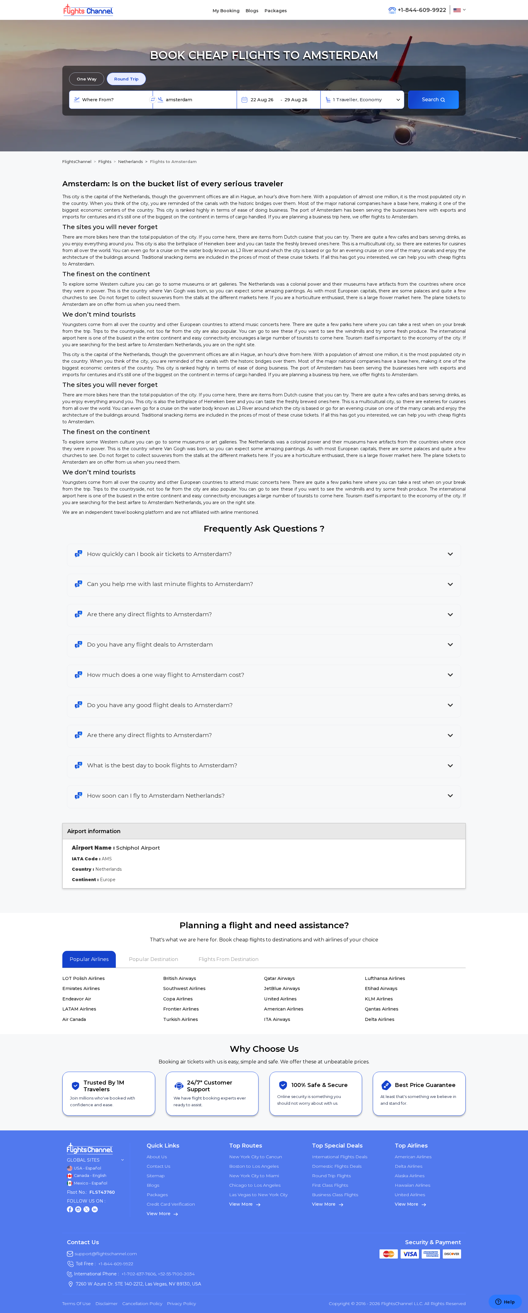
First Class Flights (330, 1185)
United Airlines (280, 999)
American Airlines (283, 1009)
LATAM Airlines (79, 1009)
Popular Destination (153, 959)
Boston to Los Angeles (254, 1166)
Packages (276, 11)
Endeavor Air (76, 999)
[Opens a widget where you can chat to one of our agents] (505, 1302)
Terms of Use (76, 1303)
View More (159, 1213)
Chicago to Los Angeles (254, 1185)
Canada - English (89, 1175)
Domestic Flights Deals (336, 1166)
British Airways (179, 978)
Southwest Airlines (184, 988)
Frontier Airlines (181, 1009)
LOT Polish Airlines (83, 978)
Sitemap (156, 1175)
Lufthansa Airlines (385, 978)
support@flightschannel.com (106, 1253)
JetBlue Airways (282, 988)
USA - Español (87, 1168)
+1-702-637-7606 (138, 1274)
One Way (87, 78)
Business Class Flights (335, 1194)
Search (431, 99)
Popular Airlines (89, 959)
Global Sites (83, 1160)
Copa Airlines (178, 999)
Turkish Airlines (180, 1019)
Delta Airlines (379, 1019)
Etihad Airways (381, 988)
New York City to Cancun (255, 1156)
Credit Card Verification (171, 1204)
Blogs (252, 11)
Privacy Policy (181, 1303)
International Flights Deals (339, 1156)
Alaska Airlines (409, 1175)
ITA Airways (277, 1019)
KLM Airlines (379, 999)
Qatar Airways (279, 978)
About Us (157, 1156)
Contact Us (158, 1166)
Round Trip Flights (331, 1175)
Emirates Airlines (81, 988)
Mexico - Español (90, 1183)
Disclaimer (106, 1303)
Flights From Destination (228, 959)
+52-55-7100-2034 (175, 1274)
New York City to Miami (254, 1175)
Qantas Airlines (381, 1009)
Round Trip (126, 78)
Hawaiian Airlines (412, 1185)
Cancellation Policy (142, 1303)
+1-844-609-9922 (115, 1264)
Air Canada (74, 1019)
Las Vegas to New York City (258, 1194)
